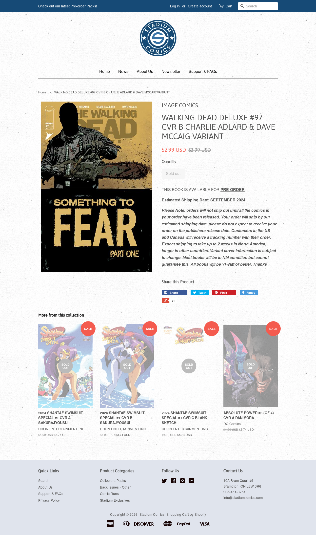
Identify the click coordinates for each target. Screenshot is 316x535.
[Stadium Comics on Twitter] (164, 481)
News (123, 71)
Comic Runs (109, 493)
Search (43, 480)
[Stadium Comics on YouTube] (191, 481)
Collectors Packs (113, 480)
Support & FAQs (203, 71)
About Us (145, 71)
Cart (229, 5)
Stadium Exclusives (115, 500)
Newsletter (170, 71)
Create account (200, 5)
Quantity (169, 161)
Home (104, 71)
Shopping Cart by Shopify (186, 514)
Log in (175, 5)
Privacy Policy (49, 500)
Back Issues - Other (115, 487)
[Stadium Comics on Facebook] (173, 481)
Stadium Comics (151, 514)
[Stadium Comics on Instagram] (182, 481)
